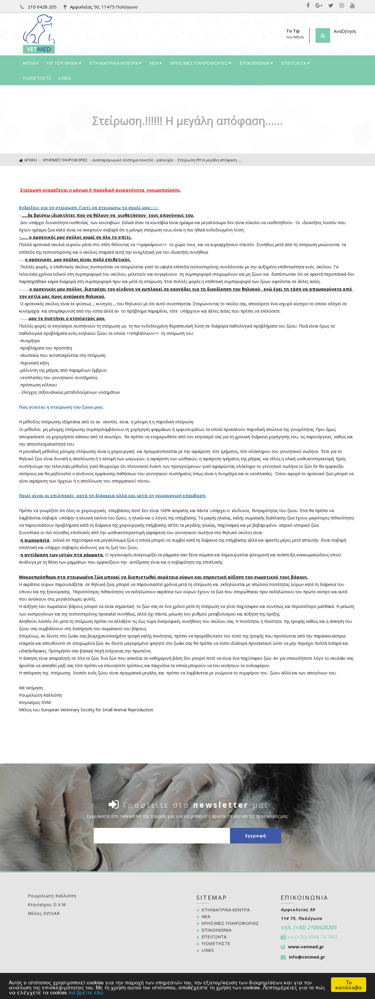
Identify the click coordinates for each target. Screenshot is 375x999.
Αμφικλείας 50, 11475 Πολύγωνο (103, 7)
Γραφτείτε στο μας (196, 804)
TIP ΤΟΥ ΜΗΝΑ (62, 63)
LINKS (64, 78)
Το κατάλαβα (348, 984)
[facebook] (309, 5)
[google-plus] (320, 5)
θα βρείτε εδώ (86, 992)
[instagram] (343, 5)
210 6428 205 (42, 7)
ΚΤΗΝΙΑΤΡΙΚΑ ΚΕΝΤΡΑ (114, 63)
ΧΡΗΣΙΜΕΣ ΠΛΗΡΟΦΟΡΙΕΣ (199, 63)
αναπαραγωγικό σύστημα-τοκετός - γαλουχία (132, 160)
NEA (154, 63)
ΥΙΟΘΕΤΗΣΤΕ (37, 78)
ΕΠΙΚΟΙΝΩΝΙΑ (255, 63)
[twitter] (332, 5)
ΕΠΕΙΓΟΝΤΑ (294, 63)
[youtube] (353, 5)
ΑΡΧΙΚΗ (31, 63)
